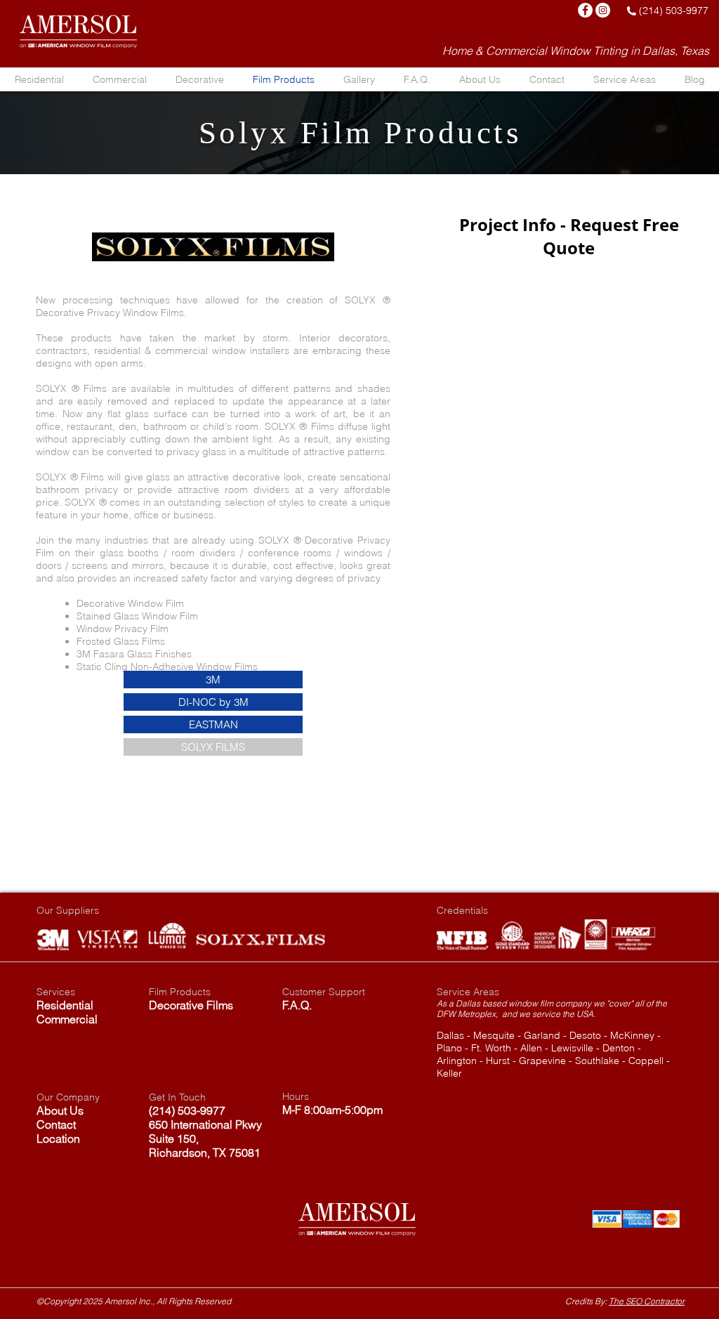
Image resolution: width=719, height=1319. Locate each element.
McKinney (632, 1035)
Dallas (450, 1035)
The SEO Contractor (647, 1301)
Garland (542, 1035)
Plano (449, 1048)
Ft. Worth (491, 1048)
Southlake (597, 1060)
